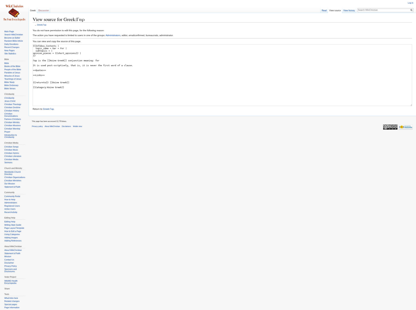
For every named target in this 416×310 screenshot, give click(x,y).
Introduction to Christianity (10, 136)
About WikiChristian (13, 250)
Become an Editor (12, 38)
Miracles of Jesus (12, 76)
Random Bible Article (13, 41)
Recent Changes (11, 47)
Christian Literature (12, 156)
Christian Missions (12, 125)
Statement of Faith (12, 187)
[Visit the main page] (14, 13)
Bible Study (9, 82)
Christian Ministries (12, 180)
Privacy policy (37, 126)
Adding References (12, 241)
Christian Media (11, 159)
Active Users (9, 209)
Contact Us (9, 260)
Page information (12, 307)
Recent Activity (10, 212)
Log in (410, 3)
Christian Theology (12, 104)
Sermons (8, 162)
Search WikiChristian (13, 34)
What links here (11, 298)
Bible (6, 63)
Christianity (9, 98)
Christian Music (11, 150)
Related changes (12, 301)
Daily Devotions (11, 44)
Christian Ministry (12, 122)
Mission (7, 256)
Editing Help (9, 222)
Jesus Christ (9, 101)
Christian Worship (12, 129)
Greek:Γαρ (41, 25)
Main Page (9, 31)
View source (335, 10)
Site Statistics (10, 54)
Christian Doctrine (12, 107)
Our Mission (9, 184)
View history (349, 10)
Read (324, 10)
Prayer (7, 132)
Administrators (113, 35)
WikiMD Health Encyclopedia (11, 282)
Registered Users (12, 206)
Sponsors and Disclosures (10, 270)
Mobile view (77, 126)
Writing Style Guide (12, 225)
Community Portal (12, 196)
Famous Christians (12, 119)
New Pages (9, 50)
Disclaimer (9, 263)
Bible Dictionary (11, 85)
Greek (33, 10)
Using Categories (12, 234)
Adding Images (11, 238)
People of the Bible (12, 69)
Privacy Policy (10, 266)
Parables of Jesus (12, 73)
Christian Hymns (11, 153)
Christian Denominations (11, 115)
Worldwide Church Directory (12, 173)
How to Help (9, 199)
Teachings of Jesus (12, 79)
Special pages (10, 304)
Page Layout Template (14, 228)
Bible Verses (9, 88)
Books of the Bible (12, 66)
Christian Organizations (14, 177)
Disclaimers (66, 126)
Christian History (11, 111)
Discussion (43, 10)
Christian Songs (11, 147)
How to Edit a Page (12, 231)
